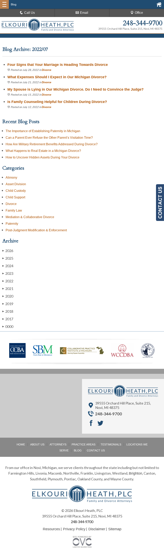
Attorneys (58, 444)
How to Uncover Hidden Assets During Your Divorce (42, 157)
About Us (37, 444)
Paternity (12, 223)
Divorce (46, 69)
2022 (7, 281)
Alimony (11, 177)
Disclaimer (96, 529)
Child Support (15, 197)
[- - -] (4, 4)
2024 (7, 266)
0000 (7, 326)
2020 (7, 296)
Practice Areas (83, 444)
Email (84, 12)
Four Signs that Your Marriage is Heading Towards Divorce (57, 65)
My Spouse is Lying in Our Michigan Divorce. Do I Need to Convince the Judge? (75, 89)
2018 (7, 311)
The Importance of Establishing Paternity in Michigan (43, 131)
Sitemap (114, 529)
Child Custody (16, 190)
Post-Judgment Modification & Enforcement (36, 230)
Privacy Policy (74, 529)
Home (21, 444)
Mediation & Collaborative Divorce (30, 217)
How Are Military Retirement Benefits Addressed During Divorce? (52, 144)
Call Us (29, 12)
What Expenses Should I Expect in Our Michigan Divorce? (57, 77)
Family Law (14, 210)
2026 (7, 250)
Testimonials (111, 444)
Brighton (135, 473)
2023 (7, 273)
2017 (7, 319)
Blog (78, 450)
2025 (7, 258)
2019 (7, 304)
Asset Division (16, 184)
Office (139, 12)
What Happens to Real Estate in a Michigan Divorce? (43, 150)
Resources (51, 529)
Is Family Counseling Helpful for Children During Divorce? (57, 102)
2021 (7, 288)
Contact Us (96, 450)
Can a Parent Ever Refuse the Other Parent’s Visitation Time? (49, 137)
